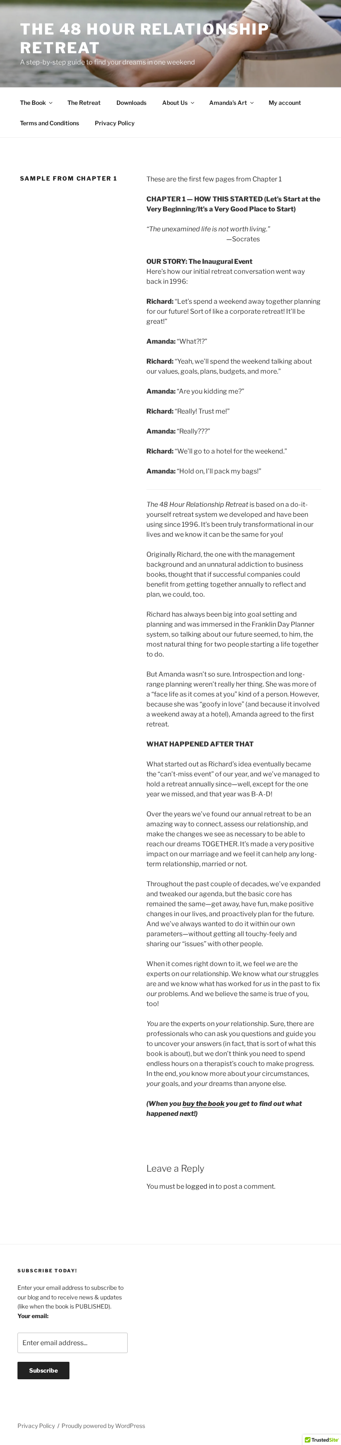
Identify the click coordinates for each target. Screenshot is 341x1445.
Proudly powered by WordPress (103, 1425)
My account (285, 102)
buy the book (204, 1104)
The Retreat (84, 102)
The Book (33, 102)
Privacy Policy (115, 122)
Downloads (131, 102)
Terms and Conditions (49, 122)
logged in (199, 1186)
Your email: (33, 1315)
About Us (175, 102)
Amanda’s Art (228, 102)
